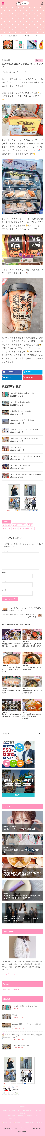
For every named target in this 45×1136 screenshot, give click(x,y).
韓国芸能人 (18, 1122)
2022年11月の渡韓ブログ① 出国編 (22, 420)
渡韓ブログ (21, 1115)
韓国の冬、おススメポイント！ (21, 465)
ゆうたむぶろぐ (25, 1128)
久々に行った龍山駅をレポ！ (20, 402)
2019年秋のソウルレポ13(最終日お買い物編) (25, 474)
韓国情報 (22, 1106)
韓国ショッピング (27, 1110)
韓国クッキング (29, 1122)
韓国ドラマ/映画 (8, 1122)
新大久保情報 (12, 1115)
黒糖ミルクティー (28, 528)
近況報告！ (16, 1015)
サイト (4, 590)
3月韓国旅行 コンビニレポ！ (20, 411)
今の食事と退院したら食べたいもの (22, 393)
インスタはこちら (9, 974)
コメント (5, 551)
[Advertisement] (22, 20)
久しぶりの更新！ (16, 447)
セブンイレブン (20, 525)
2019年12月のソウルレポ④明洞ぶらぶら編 (25, 456)
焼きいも (7, 528)
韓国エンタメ (13, 1118)
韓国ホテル (38, 1110)
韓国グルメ (7, 521)
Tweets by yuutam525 (10, 989)
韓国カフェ (6, 1110)
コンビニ (7, 525)
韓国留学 (39, 1122)
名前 (4, 572)
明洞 (30, 525)
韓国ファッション (32, 1115)
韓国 (16, 528)
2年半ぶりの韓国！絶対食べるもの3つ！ (24, 438)
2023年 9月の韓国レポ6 (20, 1045)
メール (4, 581)
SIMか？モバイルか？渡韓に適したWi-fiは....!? (26, 429)
